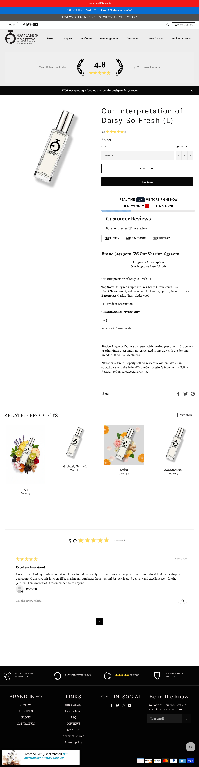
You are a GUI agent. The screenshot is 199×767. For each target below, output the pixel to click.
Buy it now (147, 181)
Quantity (181, 146)
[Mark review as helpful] (182, 601)
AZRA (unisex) (173, 470)
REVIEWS (25, 705)
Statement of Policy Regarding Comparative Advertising (144, 369)
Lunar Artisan (155, 38)
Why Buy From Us (136, 238)
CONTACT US (26, 723)
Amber (124, 470)
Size (103, 146)
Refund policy (74, 742)
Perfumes (86, 38)
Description (112, 238)
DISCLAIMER (74, 705)
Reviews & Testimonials (117, 328)
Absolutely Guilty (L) (74, 466)
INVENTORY (73, 711)
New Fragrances (109, 38)
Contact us (133, 38)
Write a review (138, 228)
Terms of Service (73, 736)
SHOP (50, 38)
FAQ (104, 320)
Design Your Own (181, 38)
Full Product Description (117, 304)
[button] (128, 540)
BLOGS (26, 717)
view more (186, 415)
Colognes (67, 38)
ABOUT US (26, 711)
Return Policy (161, 238)
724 (26, 489)
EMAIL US (73, 730)
